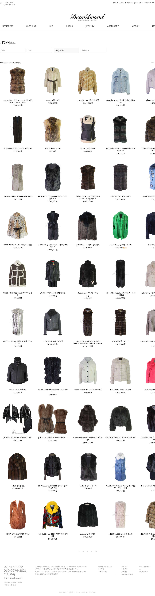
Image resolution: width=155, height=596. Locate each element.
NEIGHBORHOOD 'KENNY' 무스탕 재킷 (17, 294)
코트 (30, 51)
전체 (3, 51)
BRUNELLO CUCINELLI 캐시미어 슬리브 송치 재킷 (52, 487)
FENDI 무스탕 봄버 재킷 (17, 390)
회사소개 (124, 566)
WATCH (135, 26)
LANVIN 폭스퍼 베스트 (87, 486)
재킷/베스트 (59, 51)
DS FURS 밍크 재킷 (53, 100)
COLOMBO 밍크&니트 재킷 (120, 390)
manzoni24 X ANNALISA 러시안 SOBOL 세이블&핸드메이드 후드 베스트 (87, 342)
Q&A (135, 3)
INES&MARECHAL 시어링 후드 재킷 (87, 390)
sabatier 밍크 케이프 (87, 534)
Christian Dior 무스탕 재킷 (53, 341)
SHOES (69, 26)
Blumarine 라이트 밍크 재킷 (88, 293)
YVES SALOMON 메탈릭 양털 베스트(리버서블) (17, 342)
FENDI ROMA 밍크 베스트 (120, 197)
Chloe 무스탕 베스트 (87, 149)
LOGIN (115, 3)
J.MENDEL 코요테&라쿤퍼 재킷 (87, 245)
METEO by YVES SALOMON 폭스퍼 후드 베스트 (120, 150)
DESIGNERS (7, 26)
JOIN (122, 3)
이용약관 (124, 572)
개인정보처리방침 (127, 574)
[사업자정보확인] (52, 574)
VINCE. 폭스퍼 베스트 (53, 149)
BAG (51, 26)
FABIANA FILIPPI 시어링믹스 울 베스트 (17, 197)
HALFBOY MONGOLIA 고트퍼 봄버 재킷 (120, 438)
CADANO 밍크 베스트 (120, 341)
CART (141, 3)
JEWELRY (90, 26)
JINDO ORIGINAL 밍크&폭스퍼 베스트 (52, 438)
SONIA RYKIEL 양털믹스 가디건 (18, 534)
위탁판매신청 (143, 572)
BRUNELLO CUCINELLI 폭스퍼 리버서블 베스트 (52, 198)
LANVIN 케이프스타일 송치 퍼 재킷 (53, 293)
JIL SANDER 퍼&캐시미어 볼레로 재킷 (18, 438)
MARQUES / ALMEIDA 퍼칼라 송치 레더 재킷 (53, 535)
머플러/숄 (85, 51)
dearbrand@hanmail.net (77, 571)
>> (96, 551)
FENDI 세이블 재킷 (18, 486)
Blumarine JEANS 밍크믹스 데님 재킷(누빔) (120, 101)
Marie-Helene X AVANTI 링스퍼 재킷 (18, 245)
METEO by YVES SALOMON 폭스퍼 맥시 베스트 (120, 294)
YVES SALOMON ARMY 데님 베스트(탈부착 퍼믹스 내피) (120, 487)
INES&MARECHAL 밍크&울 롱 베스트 (18, 149)
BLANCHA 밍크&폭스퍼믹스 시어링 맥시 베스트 (53, 246)
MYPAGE (128, 3)
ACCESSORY (113, 26)
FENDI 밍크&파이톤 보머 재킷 (88, 100)
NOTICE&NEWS (145, 566)
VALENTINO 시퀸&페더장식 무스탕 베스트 (53, 391)
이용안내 (124, 569)
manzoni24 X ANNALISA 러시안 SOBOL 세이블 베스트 (87, 198)
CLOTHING (31, 26)
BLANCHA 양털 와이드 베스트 (120, 245)
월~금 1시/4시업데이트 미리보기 (9, 3)
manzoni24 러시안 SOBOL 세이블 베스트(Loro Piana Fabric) (17, 101)
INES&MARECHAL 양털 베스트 (120, 534)
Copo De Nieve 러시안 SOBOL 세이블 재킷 (87, 439)
